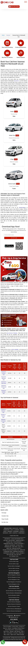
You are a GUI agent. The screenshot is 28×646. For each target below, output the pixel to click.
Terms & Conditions (7, 626)
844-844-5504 (15, 6)
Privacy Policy (15, 626)
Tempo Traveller (5, 519)
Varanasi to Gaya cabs (3, 382)
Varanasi (8, 35)
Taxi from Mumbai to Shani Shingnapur (14, 590)
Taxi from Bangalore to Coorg (14, 577)
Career (8, 634)
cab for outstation (14, 349)
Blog (5, 634)
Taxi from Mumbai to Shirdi (13, 588)
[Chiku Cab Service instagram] (13, 619)
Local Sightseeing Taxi (17, 538)
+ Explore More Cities (14, 535)
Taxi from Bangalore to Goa (14, 584)
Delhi (12, 529)
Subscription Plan (8, 543)
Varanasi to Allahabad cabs (3, 378)
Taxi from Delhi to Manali (14, 570)
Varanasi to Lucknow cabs (3, 373)
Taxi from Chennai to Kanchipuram (14, 611)
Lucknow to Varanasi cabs (3, 411)
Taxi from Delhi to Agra (13, 561)
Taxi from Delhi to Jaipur (14, 563)
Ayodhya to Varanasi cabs (3, 416)
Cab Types (14, 546)
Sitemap (11, 631)
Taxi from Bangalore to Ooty (14, 579)
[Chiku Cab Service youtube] (14, 619)
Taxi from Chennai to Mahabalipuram (13, 608)
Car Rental (7, 538)
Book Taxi (22, 549)
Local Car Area (20, 553)
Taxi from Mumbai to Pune (13, 597)
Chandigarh (6, 529)
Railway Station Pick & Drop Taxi (11, 549)
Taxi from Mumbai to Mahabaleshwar (13, 592)
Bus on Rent (12, 540)
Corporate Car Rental (9, 553)
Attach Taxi (19, 545)
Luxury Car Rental (19, 543)
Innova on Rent (20, 540)
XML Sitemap (17, 631)
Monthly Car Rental (10, 545)
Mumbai (22, 529)
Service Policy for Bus (9, 629)
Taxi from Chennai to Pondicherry (14, 604)
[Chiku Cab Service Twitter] (10, 619)
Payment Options (18, 629)
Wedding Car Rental (18, 551)
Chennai (21, 528)
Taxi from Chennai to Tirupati (14, 606)
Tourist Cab (9, 542)
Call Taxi (20, 546)
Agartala (15, 532)
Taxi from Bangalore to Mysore (14, 574)
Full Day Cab (17, 554)
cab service (16, 80)
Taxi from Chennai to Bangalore (13, 601)
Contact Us (21, 626)
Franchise (16, 632)
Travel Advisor (10, 632)
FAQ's (22, 631)
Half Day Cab (10, 554)
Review (9, 628)
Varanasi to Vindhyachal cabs (3, 387)
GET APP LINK (14, 237)
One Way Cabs (5, 522)
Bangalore (15, 528)
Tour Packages (17, 542)
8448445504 (10, 615)
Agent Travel (13, 634)
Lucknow (16, 529)
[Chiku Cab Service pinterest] (15, 619)
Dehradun (5, 532)
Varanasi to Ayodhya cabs (3, 392)
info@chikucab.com (14, 617)
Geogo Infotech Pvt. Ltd (20, 639)
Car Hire (5, 540)
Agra (10, 532)
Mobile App (21, 632)
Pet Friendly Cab (13, 556)
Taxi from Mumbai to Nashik (14, 595)
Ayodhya (22, 531)
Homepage (4, 512)
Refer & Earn (6, 631)
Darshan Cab (8, 546)
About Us (5, 628)
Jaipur (4, 531)
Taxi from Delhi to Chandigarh (14, 566)
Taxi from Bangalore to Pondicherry (14, 581)
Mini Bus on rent (16, 548)
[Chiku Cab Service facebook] (12, 619)
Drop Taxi (8, 548)
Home (3, 35)
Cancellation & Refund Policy (18, 628)
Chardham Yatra (8, 551)
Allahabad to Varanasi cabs (3, 421)
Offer (5, 632)
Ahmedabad (21, 532)
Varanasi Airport (22, 207)
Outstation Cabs (5, 515)
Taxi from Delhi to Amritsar (13, 568)
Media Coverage (20, 634)
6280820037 (18, 615)
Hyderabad (16, 531)
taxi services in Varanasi (12, 333)
